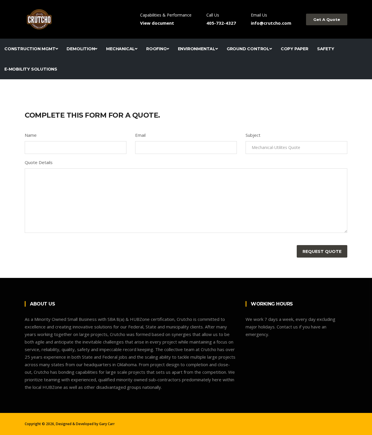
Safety (325, 48)
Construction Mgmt (30, 48)
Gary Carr (107, 423)
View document (157, 23)
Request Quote (322, 251)
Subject (253, 135)
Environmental (196, 48)
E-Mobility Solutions (30, 69)
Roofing (156, 48)
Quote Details (39, 162)
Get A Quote (326, 19)
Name (31, 135)
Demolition (81, 48)
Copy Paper (294, 48)
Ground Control (248, 48)
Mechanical (120, 48)
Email (140, 135)
